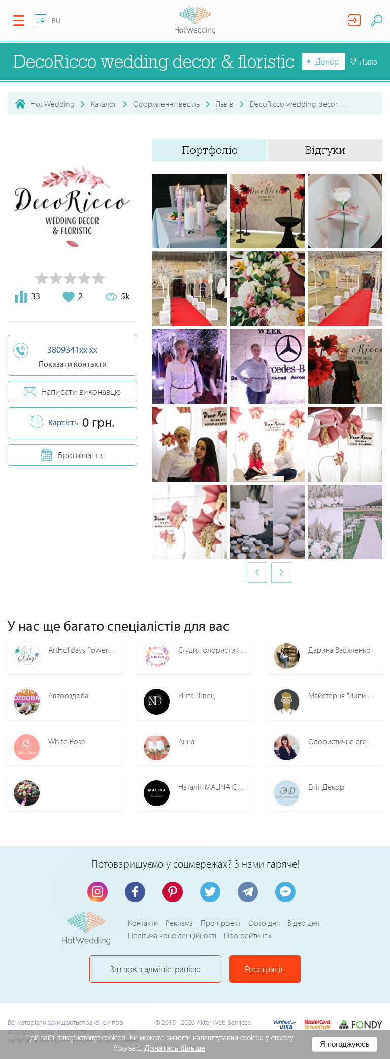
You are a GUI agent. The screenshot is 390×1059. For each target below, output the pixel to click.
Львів (225, 104)
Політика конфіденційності (172, 935)
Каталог (104, 104)
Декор (327, 61)
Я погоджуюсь (345, 1044)
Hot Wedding (52, 104)
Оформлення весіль (166, 104)
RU (56, 20)
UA (40, 20)
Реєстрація (265, 969)
